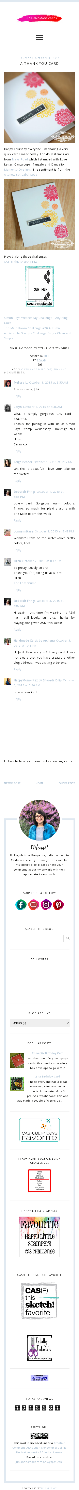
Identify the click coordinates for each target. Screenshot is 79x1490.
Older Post (67, 783)
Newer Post (12, 783)
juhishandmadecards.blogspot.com (39, 1462)
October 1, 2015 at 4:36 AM (42, 407)
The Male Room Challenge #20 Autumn (32, 328)
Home (40, 783)
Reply (17, 396)
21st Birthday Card (47, 1076)
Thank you (61, 369)
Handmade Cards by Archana (34, 640)
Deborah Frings (25, 491)
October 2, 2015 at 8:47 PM (41, 561)
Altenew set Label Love (20, 174)
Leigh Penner (23, 462)
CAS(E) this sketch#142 (20, 261)
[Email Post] (39, 364)
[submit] (67, 938)
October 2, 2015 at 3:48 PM (54, 531)
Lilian (17, 561)
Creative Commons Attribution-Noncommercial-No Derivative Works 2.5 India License (39, 1447)
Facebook (25, 348)
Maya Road (20, 159)
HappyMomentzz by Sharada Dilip (38, 680)
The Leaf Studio (25, 583)
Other (65, 348)
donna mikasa (24, 531)
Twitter (39, 348)
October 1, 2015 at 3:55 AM (48, 382)
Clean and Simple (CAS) (36, 369)
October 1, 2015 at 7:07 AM (53, 462)
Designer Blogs (49, 1488)
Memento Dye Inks (17, 169)
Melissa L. (21, 382)
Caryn (18, 407)
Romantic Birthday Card (47, 1053)
